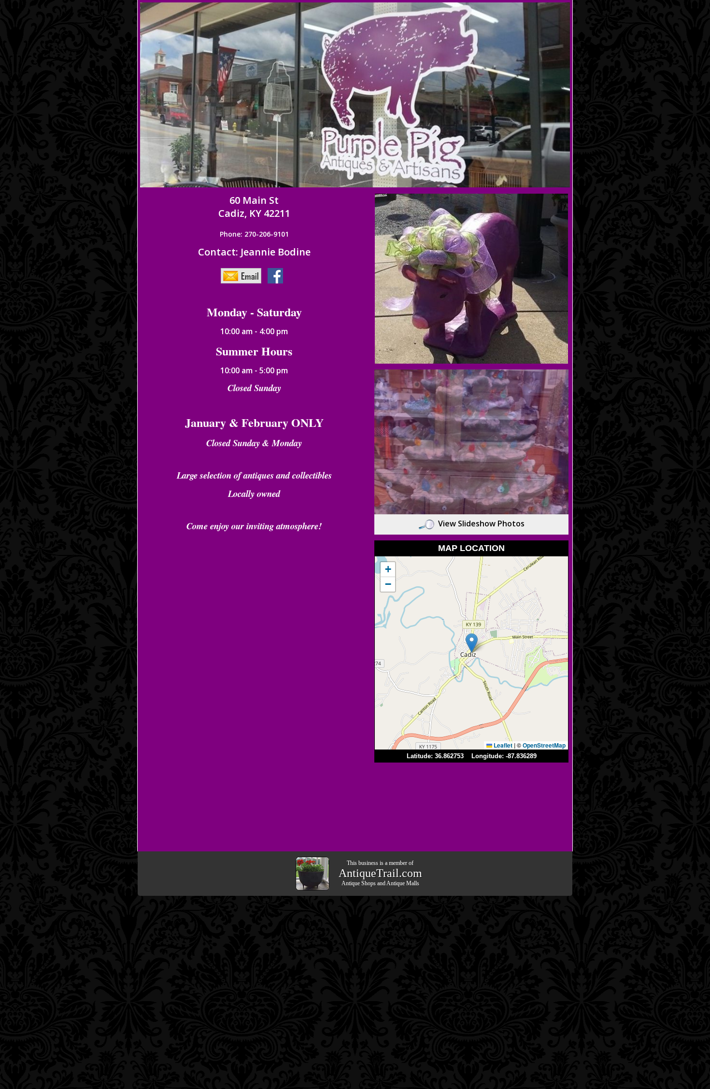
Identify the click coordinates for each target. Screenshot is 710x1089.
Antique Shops (358, 883)
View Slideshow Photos (481, 523)
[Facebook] (278, 275)
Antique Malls (402, 883)
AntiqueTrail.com (380, 873)
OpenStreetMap (544, 745)
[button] (472, 643)
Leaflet (502, 745)
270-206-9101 (266, 234)
